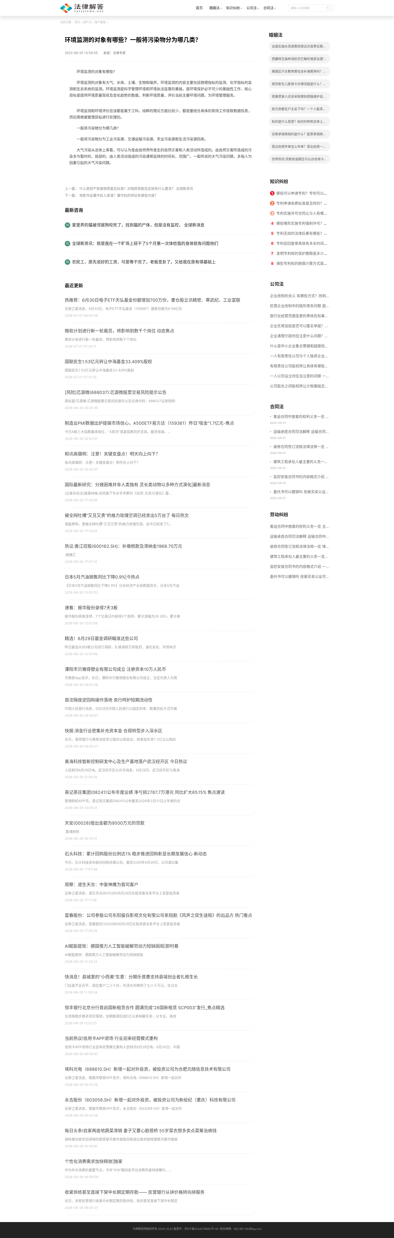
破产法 (87, 22)
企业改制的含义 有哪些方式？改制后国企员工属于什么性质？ (298, 297)
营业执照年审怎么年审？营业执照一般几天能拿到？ (299, 147)
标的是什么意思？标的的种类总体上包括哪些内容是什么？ (299, 122)
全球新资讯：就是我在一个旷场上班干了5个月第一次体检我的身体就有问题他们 (145, 243)
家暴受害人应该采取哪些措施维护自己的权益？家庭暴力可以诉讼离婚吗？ (299, 97)
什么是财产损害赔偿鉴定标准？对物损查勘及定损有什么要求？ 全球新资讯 (136, 188)
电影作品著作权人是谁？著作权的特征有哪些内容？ (118, 195)
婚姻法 (214, 8)
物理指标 (131, 173)
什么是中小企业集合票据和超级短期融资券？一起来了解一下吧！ (299, 347)
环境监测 (115, 173)
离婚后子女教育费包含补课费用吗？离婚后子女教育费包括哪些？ (299, 72)
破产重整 (100, 22)
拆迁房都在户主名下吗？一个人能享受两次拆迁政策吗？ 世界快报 (299, 110)
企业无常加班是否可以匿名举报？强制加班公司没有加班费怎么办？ (299, 327)
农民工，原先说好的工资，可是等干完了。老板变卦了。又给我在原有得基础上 (144, 262)
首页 (199, 8)
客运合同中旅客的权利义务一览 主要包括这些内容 (301, 417)
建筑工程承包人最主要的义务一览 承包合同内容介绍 (300, 462)
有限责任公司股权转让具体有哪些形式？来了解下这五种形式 (299, 367)
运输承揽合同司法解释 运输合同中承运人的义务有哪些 (301, 432)
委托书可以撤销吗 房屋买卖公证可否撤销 (301, 492)
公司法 (251, 8)
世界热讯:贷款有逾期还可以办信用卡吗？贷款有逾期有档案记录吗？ (298, 160)
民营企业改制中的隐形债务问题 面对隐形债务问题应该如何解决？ (298, 307)
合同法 (268, 8)
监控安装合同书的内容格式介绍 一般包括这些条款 (301, 477)
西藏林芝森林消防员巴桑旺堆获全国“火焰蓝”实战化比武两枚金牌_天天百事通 (299, 60)
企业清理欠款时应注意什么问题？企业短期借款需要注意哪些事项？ (299, 337)
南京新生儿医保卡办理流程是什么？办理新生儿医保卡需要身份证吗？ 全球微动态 (299, 85)
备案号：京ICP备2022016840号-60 (196, 1228)
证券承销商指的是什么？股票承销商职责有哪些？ (299, 135)
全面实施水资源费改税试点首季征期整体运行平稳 (299, 47)
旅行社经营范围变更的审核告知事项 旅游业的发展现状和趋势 (299, 317)
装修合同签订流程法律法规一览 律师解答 (301, 447)
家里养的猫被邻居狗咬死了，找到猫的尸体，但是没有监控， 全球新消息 (138, 225)
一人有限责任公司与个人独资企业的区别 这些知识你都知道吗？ (299, 357)
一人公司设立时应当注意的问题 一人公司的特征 (298, 377)
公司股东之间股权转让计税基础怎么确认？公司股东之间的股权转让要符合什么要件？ (299, 387)
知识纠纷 (233, 8)
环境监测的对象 (94, 173)
